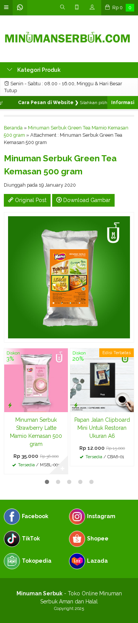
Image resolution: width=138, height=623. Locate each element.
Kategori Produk (38, 70)
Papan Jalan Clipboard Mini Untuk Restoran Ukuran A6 (102, 428)
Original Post (29, 200)
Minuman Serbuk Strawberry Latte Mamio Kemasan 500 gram (36, 432)
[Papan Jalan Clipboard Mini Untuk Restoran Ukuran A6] (102, 379)
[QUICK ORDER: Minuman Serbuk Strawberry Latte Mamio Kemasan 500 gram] (10, 405)
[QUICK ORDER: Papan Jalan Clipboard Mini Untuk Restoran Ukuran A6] (76, 405)
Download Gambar (86, 200)
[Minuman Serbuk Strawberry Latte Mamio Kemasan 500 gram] (36, 379)
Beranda (13, 128)
